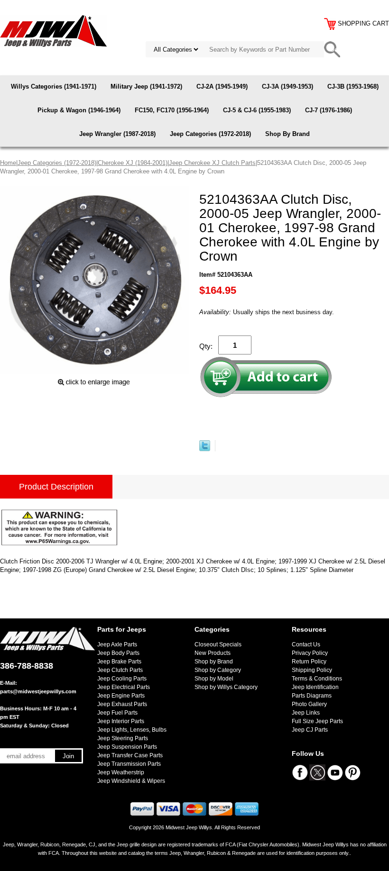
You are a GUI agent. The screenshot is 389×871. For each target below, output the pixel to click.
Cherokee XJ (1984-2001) (132, 162)
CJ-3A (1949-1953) (287, 86)
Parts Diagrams (312, 695)
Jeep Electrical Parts (123, 687)
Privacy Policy (310, 653)
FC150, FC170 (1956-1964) (172, 110)
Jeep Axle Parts (117, 644)
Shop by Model (213, 678)
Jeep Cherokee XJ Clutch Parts (212, 162)
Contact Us (306, 644)
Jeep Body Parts (118, 653)
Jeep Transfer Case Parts (130, 755)
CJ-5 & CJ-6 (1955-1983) (257, 110)
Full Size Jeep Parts (317, 721)
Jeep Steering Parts (122, 738)
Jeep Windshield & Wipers (131, 781)
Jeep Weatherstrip (120, 772)
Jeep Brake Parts (119, 661)
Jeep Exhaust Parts (122, 704)
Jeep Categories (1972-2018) (210, 133)
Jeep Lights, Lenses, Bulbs (132, 729)
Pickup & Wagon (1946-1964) (78, 110)
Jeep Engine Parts (121, 695)
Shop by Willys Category (226, 687)
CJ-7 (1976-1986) (328, 110)
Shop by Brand (213, 661)
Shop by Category (217, 670)
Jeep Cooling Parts (122, 678)
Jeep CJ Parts (310, 729)
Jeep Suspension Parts (127, 747)
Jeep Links (306, 712)
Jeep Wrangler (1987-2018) (117, 133)
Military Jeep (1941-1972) (146, 86)
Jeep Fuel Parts (117, 712)
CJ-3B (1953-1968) (353, 86)
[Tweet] (204, 449)
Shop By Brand (287, 133)
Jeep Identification (315, 687)
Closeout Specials (217, 644)
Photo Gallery (309, 704)
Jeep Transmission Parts (129, 764)
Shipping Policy (312, 670)
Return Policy (309, 661)
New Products (212, 653)
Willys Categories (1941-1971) (53, 86)
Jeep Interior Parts (120, 721)
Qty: (206, 346)
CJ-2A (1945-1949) (222, 86)
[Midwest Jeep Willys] (53, 30)
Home (8, 162)
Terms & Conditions (317, 678)
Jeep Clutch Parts (120, 670)
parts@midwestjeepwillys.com (38, 691)
